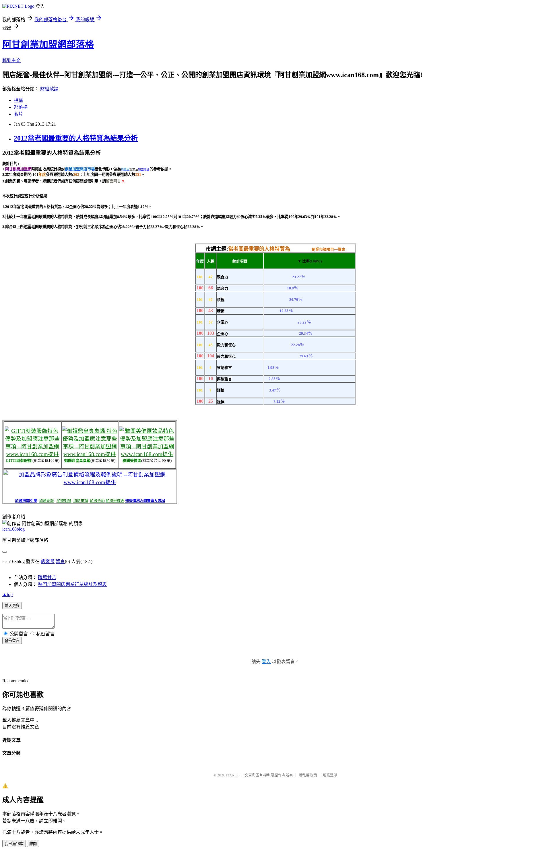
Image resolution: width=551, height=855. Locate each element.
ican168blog (13, 529)
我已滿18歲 (14, 844)
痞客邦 (48, 561)
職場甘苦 (47, 577)
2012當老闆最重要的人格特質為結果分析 (76, 138)
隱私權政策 (307, 775)
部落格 (21, 107)
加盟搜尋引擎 (26, 500)
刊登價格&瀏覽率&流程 (145, 500)
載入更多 (12, 605)
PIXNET (232, 775)
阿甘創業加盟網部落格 (48, 44)
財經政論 (49, 88)
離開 (33, 844)
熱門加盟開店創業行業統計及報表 (72, 584)
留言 (60, 561)
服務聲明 (330, 775)
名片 (18, 114)
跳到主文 (11, 60)
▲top (7, 594)
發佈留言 (12, 640)
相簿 (18, 100)
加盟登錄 (46, 500)
